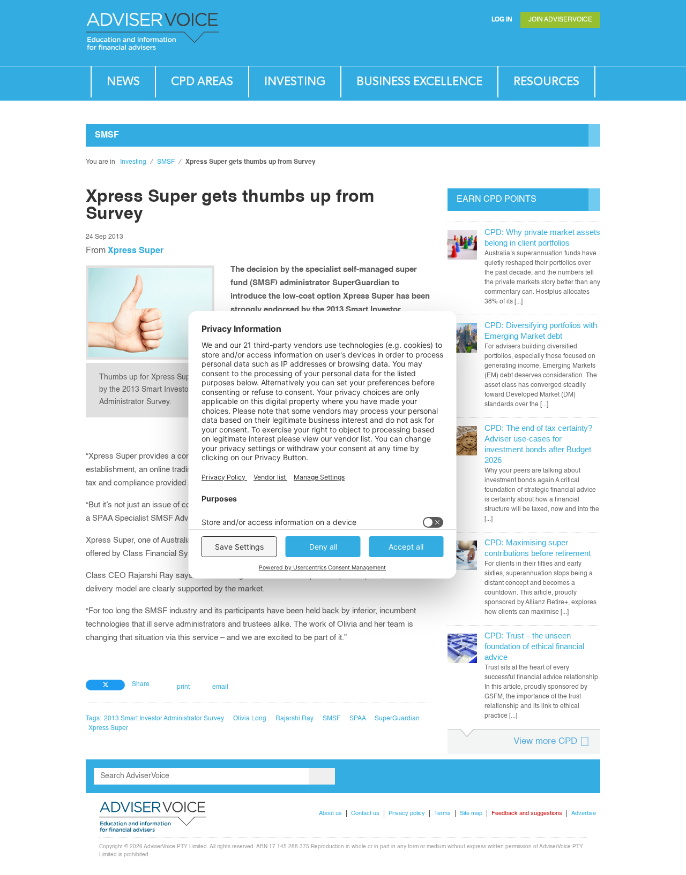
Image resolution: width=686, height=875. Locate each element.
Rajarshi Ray (294, 719)
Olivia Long (249, 719)
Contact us (365, 814)
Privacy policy (407, 814)
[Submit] (570, 45)
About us (330, 814)
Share (141, 684)
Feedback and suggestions (526, 814)
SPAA (357, 719)
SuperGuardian (397, 719)
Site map (471, 814)
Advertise (583, 814)
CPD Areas (202, 81)
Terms (442, 814)
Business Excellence (419, 81)
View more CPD (545, 741)
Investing (294, 81)
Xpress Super (135, 251)
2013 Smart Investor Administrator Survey (164, 719)
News (123, 81)
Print (183, 687)
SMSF (166, 162)
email (220, 687)
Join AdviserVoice (560, 20)
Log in (501, 20)
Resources (546, 81)
